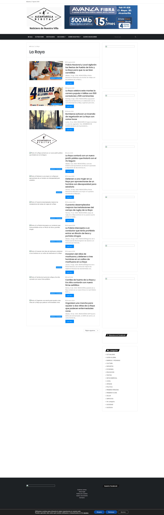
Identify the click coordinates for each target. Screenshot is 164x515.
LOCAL (108, 381)
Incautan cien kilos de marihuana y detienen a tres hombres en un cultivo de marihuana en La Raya (79, 258)
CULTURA (109, 363)
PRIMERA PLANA (111, 393)
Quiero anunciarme (82, 495)
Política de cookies (82, 493)
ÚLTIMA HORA (39, 37)
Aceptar (99, 512)
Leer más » (70, 83)
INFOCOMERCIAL (111, 378)
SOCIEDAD (109, 404)
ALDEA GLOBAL (111, 357)
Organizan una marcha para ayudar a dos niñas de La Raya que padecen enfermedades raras (80, 307)
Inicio (30, 37)
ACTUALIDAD (110, 354)
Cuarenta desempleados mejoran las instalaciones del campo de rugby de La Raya (79, 207)
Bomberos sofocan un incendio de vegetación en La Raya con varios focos (80, 117)
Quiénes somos (82, 489)
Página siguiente (90, 330)
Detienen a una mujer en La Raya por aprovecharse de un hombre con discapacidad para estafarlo (80, 182)
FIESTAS (109, 375)
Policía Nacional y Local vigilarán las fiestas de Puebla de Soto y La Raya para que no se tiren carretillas (80, 68)
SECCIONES (61, 37)
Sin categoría (110, 401)
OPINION (109, 384)
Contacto (82, 497)
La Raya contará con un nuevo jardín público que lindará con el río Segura (80, 158)
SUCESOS (109, 407)
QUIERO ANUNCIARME (90, 37)
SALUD (108, 395)
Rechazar (111, 512)
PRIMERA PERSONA (112, 390)
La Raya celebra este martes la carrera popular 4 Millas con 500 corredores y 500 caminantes (80, 93)
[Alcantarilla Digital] (44, 18)
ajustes (86, 513)
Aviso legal (82, 491)
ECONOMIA (109, 369)
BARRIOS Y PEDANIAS (113, 360)
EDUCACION (110, 372)
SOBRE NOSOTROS (74, 37)
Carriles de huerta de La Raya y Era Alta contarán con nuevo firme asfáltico (80, 282)
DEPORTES (109, 366)
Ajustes (123, 512)
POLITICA (109, 387)
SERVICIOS (109, 398)
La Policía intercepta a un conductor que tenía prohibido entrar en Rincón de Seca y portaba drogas (80, 232)
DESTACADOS (50, 37)
